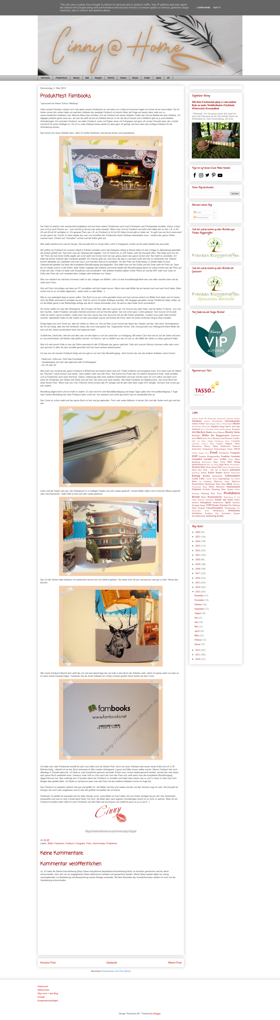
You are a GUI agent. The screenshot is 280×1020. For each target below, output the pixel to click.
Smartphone (205, 502)
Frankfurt (225, 456)
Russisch (201, 500)
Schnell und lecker (224, 499)
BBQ (194, 432)
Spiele (158, 78)
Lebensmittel (232, 475)
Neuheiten (196, 489)
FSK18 (237, 449)
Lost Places (235, 479)
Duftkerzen (225, 446)
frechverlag (211, 516)
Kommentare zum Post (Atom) (116, 971)
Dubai (215, 446)
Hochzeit (196, 467)
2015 (198, 582)
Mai (196, 626)
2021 (198, 555)
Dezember (199, 595)
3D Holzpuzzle (210, 418)
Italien (204, 473)
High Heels (224, 464)
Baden (209, 432)
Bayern (221, 432)
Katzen (123, 78)
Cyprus (219, 444)
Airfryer (201, 424)
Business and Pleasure (222, 438)
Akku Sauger (211, 424)
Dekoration (197, 446)
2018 (198, 569)
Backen (201, 432)
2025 (198, 536)
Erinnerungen (220, 449)
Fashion (195, 453)
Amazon (214, 426)
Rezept (196, 496)
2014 (198, 587)
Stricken (236, 502)
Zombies (209, 513)
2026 (198, 532)
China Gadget (207, 441)
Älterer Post (174, 962)
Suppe (202, 505)
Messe (229, 484)
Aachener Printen (233, 418)
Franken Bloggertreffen (209, 456)
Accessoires (217, 421)
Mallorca (236, 481)
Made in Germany (202, 481)
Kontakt (41, 997)
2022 (198, 550)
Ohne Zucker (227, 489)
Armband (196, 429)
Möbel (212, 487)
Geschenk (235, 456)
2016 (198, 578)
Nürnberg (216, 489)
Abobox (207, 421)
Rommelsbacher (215, 497)
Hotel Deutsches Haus (231, 467)
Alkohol (236, 423)
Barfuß (215, 432)
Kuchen (206, 476)
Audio (216, 429)
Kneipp (196, 475)
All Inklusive (197, 426)
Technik (111, 78)
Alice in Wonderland (224, 424)
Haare (237, 459)
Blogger (156, 1013)
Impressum (43, 986)
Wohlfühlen (197, 513)
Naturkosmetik (233, 487)
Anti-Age (236, 426)
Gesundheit (197, 459)
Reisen (135, 78)
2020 (198, 559)
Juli (196, 618)
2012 (198, 650)
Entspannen (208, 449)
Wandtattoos (218, 511)
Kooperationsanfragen (48, 1000)
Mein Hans (221, 484)
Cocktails (235, 441)
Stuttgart (195, 505)
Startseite (45, 78)
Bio (212, 435)
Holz (203, 467)
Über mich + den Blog (48, 993)
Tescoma (224, 505)
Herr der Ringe (213, 465)
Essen (230, 449)
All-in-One (206, 426)
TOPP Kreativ (212, 505)
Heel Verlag (234, 462)
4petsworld (221, 418)
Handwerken (206, 462)
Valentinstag (229, 508)
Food (87, 78)
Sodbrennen (218, 502)
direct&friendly (198, 516)
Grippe (230, 459)
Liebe (201, 478)
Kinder (147, 78)
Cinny (227, 441)
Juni (196, 622)
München (220, 487)
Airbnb (195, 424)
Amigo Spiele (225, 426)
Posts (198, 212)
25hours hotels (197, 418)
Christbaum (219, 441)
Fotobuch (69, 843)
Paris (213, 493)
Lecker (195, 478)
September (199, 609)
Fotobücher (224, 453)
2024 (198, 541)
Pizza (219, 493)
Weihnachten (234, 510)
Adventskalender (232, 421)
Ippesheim (196, 473)
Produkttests (61, 78)
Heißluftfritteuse (199, 464)
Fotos (89, 843)
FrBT (195, 456)
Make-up (218, 481)
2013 (198, 591)
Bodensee (235, 435)
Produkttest (111, 843)
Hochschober (99, 843)
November (199, 600)
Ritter (203, 497)
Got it (217, 7)
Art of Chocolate (207, 429)
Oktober (198, 604)
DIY (168, 78)
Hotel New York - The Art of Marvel (210, 470)
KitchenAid (235, 473)
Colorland (195, 444)
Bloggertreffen (222, 435)
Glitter (216, 459)
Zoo (217, 513)
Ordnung (205, 493)
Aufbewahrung (225, 429)
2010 (198, 659)
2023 (198, 546)
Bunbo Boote (207, 438)
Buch (199, 438)
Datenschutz (43, 990)
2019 (198, 564)
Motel (205, 487)
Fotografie (80, 843)
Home (208, 467)
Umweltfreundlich (214, 508)
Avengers (236, 429)
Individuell (235, 470)
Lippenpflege (224, 479)
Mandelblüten (198, 484)
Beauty (76, 78)
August (198, 613)
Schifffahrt (209, 500)
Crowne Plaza (208, 444)
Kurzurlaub (217, 476)
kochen (220, 516)
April (197, 631)
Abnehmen (197, 421)
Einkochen (196, 449)
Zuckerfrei (226, 513)
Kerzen (227, 473)
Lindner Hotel (211, 479)
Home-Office (217, 467)
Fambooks (59, 843)
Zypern (236, 513)
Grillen (223, 459)
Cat (198, 441)
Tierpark (201, 508)
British (194, 438)
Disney (207, 446)
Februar (198, 640)
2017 (198, 573)
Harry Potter (219, 462)
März (197, 635)
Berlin (237, 432)
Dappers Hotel (232, 444)
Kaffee (211, 472)
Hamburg (196, 462)
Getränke (208, 459)
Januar (197, 644)
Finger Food (204, 453)
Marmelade (210, 484)
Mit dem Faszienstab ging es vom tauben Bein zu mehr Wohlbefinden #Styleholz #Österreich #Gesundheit (214, 105)
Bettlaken (196, 435)
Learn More (203, 7)
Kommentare (202, 217)
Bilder (50, 843)
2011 (198, 654)
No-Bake (206, 489)
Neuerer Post (48, 962)
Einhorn (236, 446)
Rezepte (98, 78)
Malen (227, 481)
